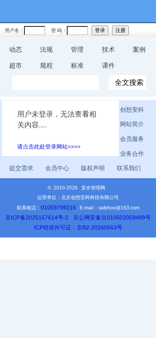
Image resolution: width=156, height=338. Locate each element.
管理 (77, 49)
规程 (46, 65)
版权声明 (93, 168)
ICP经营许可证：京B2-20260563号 (78, 227)
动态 (15, 49)
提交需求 (21, 168)
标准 (77, 65)
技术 (108, 49)
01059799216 (58, 207)
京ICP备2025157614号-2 (36, 217)
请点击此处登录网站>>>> (48, 146)
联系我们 (129, 168)
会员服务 (132, 139)
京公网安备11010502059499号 (112, 217)
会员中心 (57, 168)
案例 (139, 49)
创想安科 (132, 110)
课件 (108, 65)
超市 (15, 65)
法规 (46, 49)
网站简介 (132, 124)
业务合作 (132, 154)
